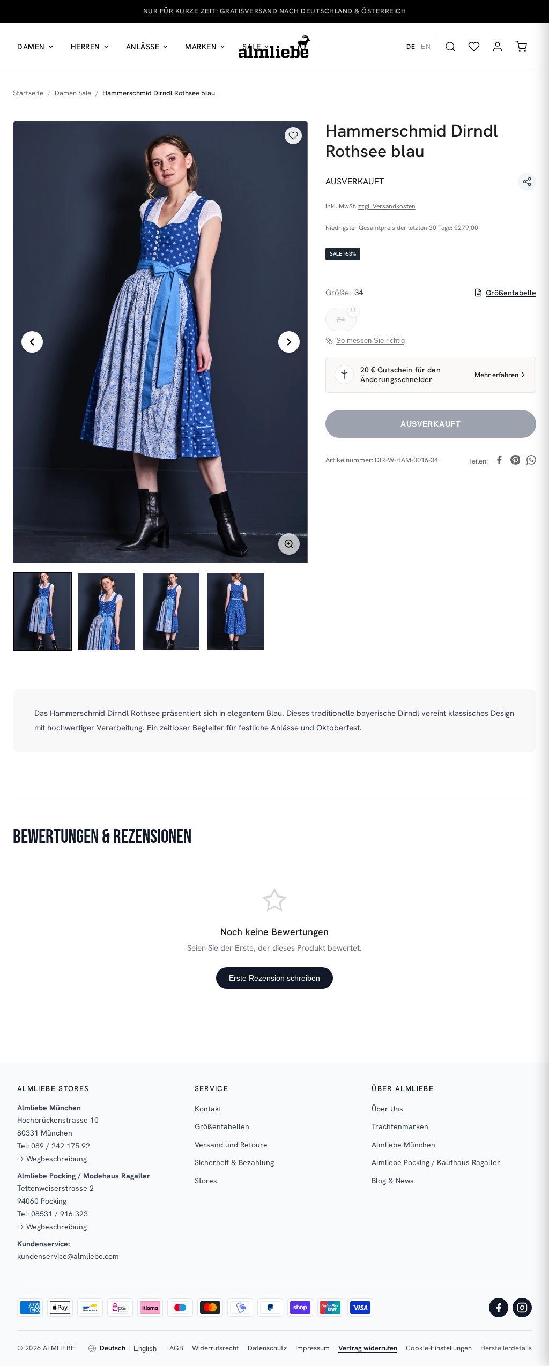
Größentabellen (222, 1126)
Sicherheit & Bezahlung (234, 1162)
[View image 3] (171, 611)
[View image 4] (235, 611)
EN (426, 46)
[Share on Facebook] (499, 461)
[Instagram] (522, 1307)
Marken (201, 46)
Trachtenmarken (400, 1126)
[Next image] (289, 342)
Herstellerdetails (506, 1348)
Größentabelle (511, 292)
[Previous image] (32, 342)
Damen (31, 46)
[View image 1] (42, 611)
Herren (85, 46)
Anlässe (143, 46)
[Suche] (450, 46)
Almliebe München (403, 1144)
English (145, 1349)
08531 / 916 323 (59, 1214)
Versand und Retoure (231, 1144)
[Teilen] (527, 182)
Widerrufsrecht (215, 1348)
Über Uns (387, 1109)
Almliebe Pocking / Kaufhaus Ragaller (436, 1162)
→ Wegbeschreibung (52, 1158)
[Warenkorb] (521, 46)
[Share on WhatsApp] (531, 461)
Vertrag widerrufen (367, 1348)
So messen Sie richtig (370, 341)
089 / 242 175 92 (60, 1146)
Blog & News (393, 1180)
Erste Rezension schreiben (274, 978)
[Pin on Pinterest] (515, 461)
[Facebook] (498, 1307)
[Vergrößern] (289, 544)
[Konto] (497, 46)
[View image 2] (106, 611)
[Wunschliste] (474, 46)
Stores (206, 1180)
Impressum (312, 1348)
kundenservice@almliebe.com (68, 1256)
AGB (176, 1348)
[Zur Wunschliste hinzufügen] (293, 135)
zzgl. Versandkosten (387, 206)
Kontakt (208, 1109)
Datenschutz (267, 1348)
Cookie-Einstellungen (439, 1348)
